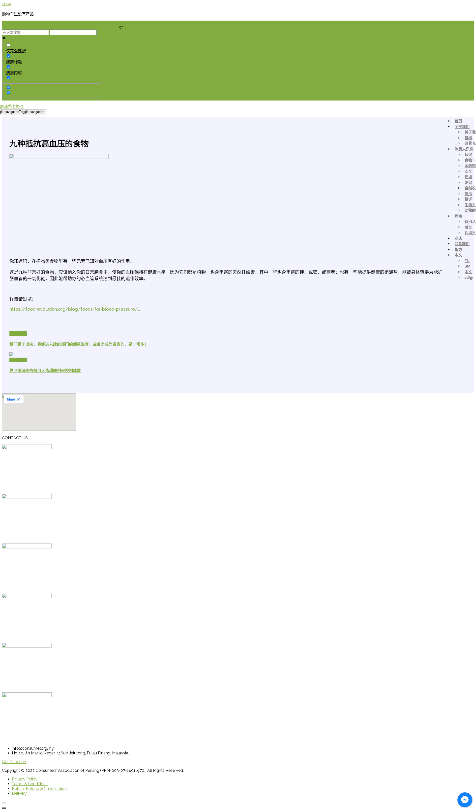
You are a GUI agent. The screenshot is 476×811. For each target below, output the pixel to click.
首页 (458, 121)
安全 (468, 171)
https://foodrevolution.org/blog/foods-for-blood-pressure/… (74, 309)
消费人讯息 (464, 149)
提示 (468, 194)
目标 (468, 138)
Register (131, 27)
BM (467, 266)
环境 (468, 177)
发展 (468, 182)
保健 (468, 154)
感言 (468, 227)
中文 (458, 255)
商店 (458, 238)
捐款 (458, 249)
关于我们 (462, 127)
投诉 (468, 199)
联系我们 (462, 244)
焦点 (458, 216)
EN (467, 261)
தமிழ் (469, 277)
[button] (14, 761)
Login (113, 27)
